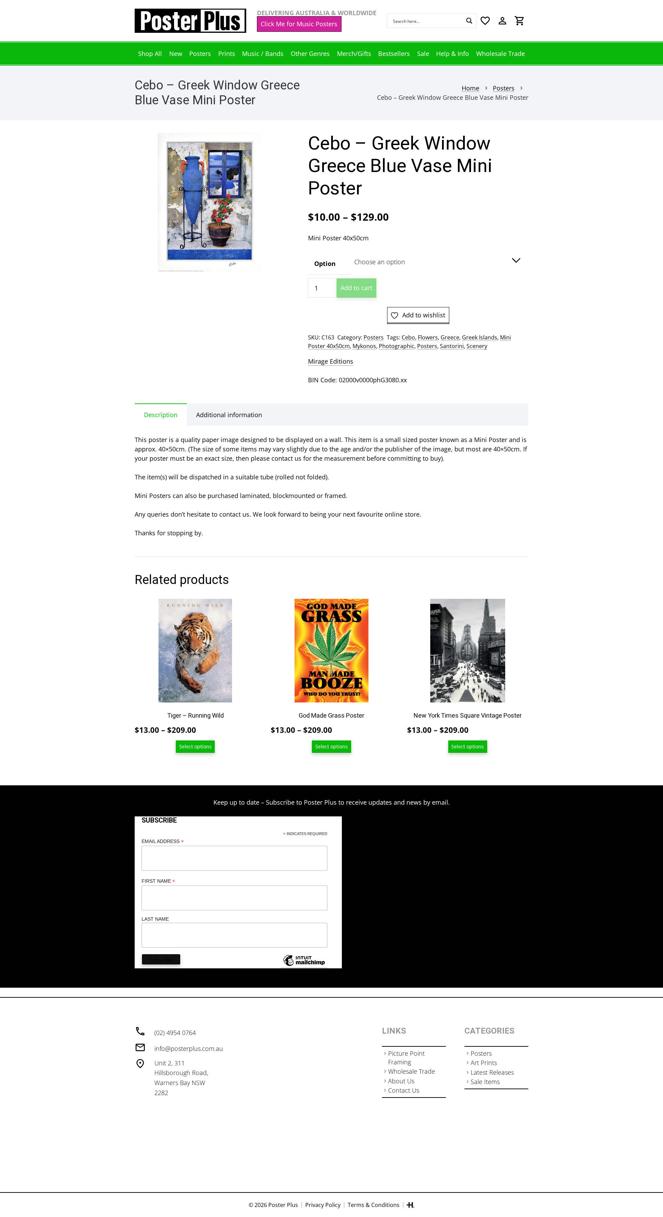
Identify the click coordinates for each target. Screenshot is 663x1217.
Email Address (163, 841)
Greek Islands (479, 337)
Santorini (452, 346)
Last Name (155, 919)
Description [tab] (160, 415)
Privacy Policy (322, 1205)
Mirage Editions (330, 361)
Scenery (477, 346)
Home (470, 88)
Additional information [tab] (229, 415)
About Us (401, 1081)
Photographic (396, 346)
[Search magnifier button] (469, 21)
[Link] (190, 21)
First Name (158, 881)
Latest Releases (492, 1072)
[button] (271, 145)
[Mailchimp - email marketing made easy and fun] (304, 965)
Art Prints (484, 1062)
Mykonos (364, 346)
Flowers (428, 337)
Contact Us (403, 1090)
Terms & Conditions (374, 1205)
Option (325, 263)
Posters (504, 88)
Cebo (408, 337)
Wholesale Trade (411, 1071)
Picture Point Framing (406, 1057)
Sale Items (485, 1081)
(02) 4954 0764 (175, 1032)
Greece (450, 337)
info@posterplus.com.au (188, 1048)
